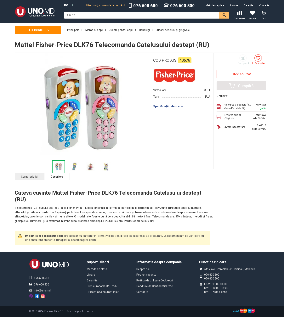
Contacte (264, 5)
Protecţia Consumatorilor (103, 291)
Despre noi (143, 269)
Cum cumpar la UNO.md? (102, 286)
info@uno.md (42, 290)
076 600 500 (182, 6)
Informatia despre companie (159, 262)
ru (73, 5)
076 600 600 (145, 6)
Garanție (248, 5)
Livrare (234, 5)
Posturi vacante (146, 274)
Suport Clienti (98, 262)
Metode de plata (215, 5)
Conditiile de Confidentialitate (154, 286)
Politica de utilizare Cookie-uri (154, 280)
